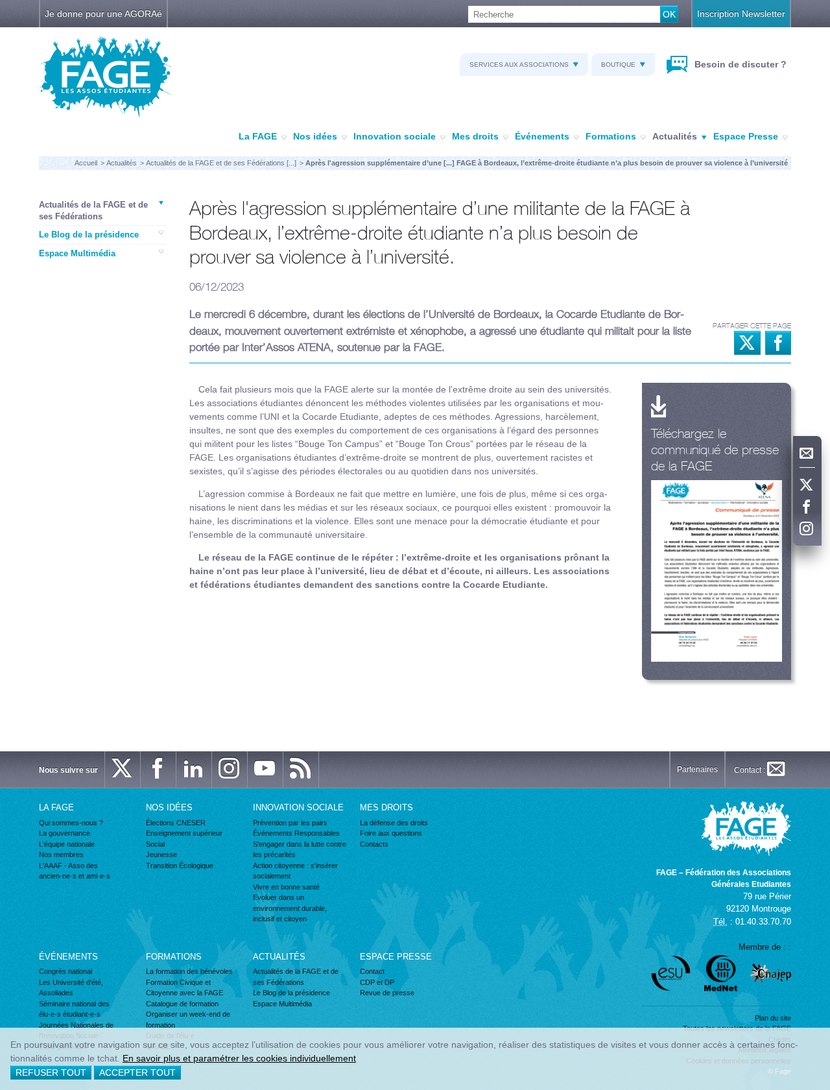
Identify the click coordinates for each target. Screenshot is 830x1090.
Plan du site (773, 1018)
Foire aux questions (391, 833)
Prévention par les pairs (290, 823)
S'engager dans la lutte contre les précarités (299, 849)
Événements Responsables (296, 833)
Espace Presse (745, 136)
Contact (372, 971)
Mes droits (475, 136)
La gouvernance (64, 833)
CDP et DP (377, 982)
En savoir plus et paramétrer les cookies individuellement (239, 1058)
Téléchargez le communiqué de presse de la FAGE (715, 449)
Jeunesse (161, 854)
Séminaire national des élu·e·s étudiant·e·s (74, 1009)
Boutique (618, 64)
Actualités (674, 136)
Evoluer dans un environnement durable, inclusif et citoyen (290, 908)
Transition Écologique (179, 865)
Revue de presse (387, 993)
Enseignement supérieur (184, 833)
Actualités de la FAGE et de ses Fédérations (93, 210)
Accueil (86, 163)
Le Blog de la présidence (89, 234)
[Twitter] (807, 485)
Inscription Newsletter (741, 13)
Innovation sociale (394, 136)
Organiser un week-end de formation (188, 1019)
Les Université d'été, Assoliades (71, 987)
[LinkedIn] (193, 769)
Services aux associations (519, 64)
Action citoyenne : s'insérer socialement (295, 871)
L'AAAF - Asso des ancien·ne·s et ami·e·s (74, 871)
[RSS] (300, 769)
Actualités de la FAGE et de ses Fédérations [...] (221, 163)
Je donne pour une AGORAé (103, 13)
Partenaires (697, 769)
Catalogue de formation (182, 1004)
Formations (611, 136)
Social (155, 844)
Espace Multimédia (77, 253)
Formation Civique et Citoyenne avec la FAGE (184, 987)
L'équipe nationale (67, 844)
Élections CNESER (176, 823)
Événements (542, 136)
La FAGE (258, 136)
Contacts (374, 844)
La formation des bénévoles (189, 971)
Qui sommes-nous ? (71, 823)
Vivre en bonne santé (286, 887)
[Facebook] (807, 507)
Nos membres (61, 854)
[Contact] (807, 453)
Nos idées (315, 136)
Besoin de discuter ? (739, 64)
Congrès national (65, 971)
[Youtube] (265, 769)
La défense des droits (394, 823)
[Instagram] (807, 529)
